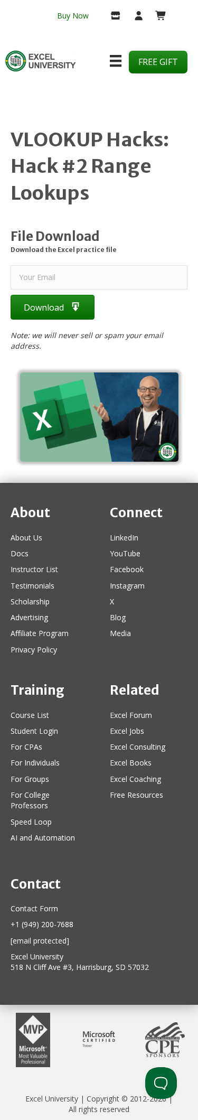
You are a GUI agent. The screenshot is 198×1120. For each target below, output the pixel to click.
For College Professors (30, 800)
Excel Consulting (137, 747)
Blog (118, 617)
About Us (26, 538)
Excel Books (131, 763)
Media (120, 633)
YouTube (125, 553)
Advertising (29, 617)
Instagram (127, 586)
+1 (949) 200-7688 (42, 924)
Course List (30, 715)
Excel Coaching (135, 779)
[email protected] (40, 941)
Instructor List (34, 569)
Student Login (34, 731)
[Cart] (157, 16)
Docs (20, 553)
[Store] (111, 16)
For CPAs (26, 747)
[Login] (134, 16)
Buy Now (73, 16)
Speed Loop (31, 822)
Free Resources (136, 795)
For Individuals (35, 763)
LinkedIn (124, 538)
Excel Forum (131, 715)
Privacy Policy (34, 650)
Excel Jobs (127, 731)
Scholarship (30, 601)
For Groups (30, 779)
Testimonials (32, 586)
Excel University (51, 1099)
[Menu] (115, 61)
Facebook (127, 569)
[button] (53, 307)
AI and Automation (43, 838)
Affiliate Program (40, 633)
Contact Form (34, 908)
